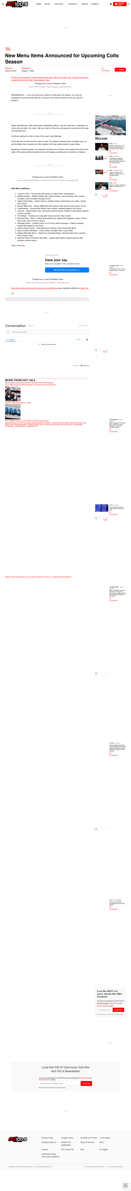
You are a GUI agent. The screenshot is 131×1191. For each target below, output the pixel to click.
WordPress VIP (99, 1167)
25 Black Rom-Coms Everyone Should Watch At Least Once (117, 269)
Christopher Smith (118, 170)
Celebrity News (114, 265)
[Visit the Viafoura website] (84, 365)
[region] (47, 346)
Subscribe (118, 1010)
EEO (102, 1142)
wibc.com (85, 288)
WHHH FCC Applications (66, 1143)
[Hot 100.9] (17, 1141)
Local (8, 50)
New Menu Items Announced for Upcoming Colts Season (34, 288)
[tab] (11, 339)
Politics (111, 743)
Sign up (86, 325)
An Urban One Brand (115, 1167)
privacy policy (119, 1014)
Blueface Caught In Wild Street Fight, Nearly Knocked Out (117, 185)
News (38, 4)
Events (85, 4)
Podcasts (59, 4)
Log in (80, 325)
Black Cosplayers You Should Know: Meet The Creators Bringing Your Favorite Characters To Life (117, 425)
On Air (47, 4)
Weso (115, 143)
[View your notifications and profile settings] (111, 4)
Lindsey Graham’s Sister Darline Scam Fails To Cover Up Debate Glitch (116, 174)
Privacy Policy (113, 1003)
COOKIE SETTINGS (88, 1138)
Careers (45, 1150)
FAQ (82, 1150)
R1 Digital (104, 1150)
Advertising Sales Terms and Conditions (50, 1155)
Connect (95, 4)
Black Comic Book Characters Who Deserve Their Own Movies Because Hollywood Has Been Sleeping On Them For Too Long (117, 593)
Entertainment (113, 419)
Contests (72, 4)
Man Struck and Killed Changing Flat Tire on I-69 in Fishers (117, 903)
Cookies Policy (67, 1138)
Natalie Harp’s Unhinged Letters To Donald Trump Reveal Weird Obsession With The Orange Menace (117, 160)
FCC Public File (67, 1150)
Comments (106, 70)
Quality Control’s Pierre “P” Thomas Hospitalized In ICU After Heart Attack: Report (117, 147)
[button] (65, 48)
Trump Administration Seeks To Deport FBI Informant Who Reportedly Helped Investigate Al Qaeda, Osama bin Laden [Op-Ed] (117, 748)
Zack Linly (118, 743)
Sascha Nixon (10, 70)
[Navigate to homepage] (17, 4)
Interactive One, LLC (28, 1167)
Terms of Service (103, 1006)
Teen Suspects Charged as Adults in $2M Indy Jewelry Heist (116, 508)
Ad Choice (106, 1138)
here (23, 245)
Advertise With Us (49, 1142)
